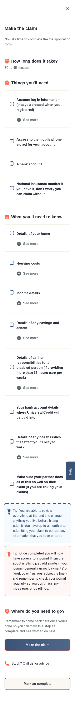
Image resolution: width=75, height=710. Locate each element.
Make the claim (37, 644)
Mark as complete (37, 684)
